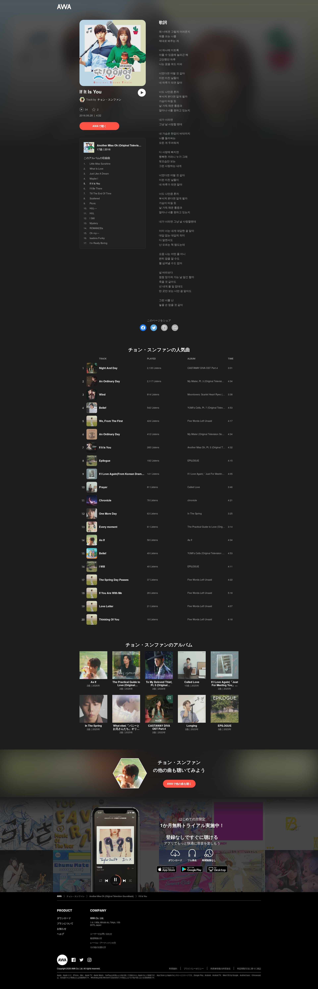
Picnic (93, 203)
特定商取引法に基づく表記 (249, 968)
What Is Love (96, 168)
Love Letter (106, 606)
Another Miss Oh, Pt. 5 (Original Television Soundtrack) (216, 447)
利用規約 (173, 968)
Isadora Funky (97, 238)
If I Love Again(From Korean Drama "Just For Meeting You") (136, 474)
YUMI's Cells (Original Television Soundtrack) (211, 553)
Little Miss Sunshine (100, 163)
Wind (102, 394)
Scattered (95, 198)
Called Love (193, 487)
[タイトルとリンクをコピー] (164, 327)
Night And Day (108, 368)
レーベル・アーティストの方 (103, 942)
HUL (92, 213)
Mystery (94, 223)
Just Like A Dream (99, 173)
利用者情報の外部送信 (220, 968)
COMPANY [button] (98, 910)
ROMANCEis (96, 228)
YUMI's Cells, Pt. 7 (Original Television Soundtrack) (214, 407)
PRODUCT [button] (64, 910)
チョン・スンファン (109, 99)
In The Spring (194, 513)
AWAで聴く (99, 126)
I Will (102, 566)
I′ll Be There (96, 188)
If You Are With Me (110, 593)
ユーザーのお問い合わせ (101, 933)
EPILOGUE (193, 460)
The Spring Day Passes (114, 580)
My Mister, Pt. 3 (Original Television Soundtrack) (212, 381)
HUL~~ (93, 208)
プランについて (65, 923)
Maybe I (94, 178)
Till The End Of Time (100, 193)
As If (102, 540)
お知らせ (61, 928)
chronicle (192, 500)
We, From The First (111, 421)
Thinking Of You (109, 619)
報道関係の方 (96, 938)
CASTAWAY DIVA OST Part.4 (202, 368)
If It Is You (105, 447)
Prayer (103, 487)
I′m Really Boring (98, 243)
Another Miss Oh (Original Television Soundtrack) (128, 145)
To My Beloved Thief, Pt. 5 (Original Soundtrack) (159, 685)
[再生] (142, 93)
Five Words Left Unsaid (199, 420)
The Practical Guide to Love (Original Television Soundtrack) (219, 526)
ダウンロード (64, 918)
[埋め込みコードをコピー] (175, 327)
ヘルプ (60, 933)
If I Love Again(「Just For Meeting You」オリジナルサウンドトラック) (224, 473)
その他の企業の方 (98, 947)
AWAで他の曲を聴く (179, 784)
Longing (191, 725)
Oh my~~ (94, 233)
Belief (102, 408)
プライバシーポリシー (194, 968)
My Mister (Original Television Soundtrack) (209, 434)
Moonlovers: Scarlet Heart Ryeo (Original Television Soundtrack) (221, 394)
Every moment (108, 527)
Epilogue (104, 460)
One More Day (108, 513)
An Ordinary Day (109, 381)
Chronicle (105, 500)
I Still (92, 218)
